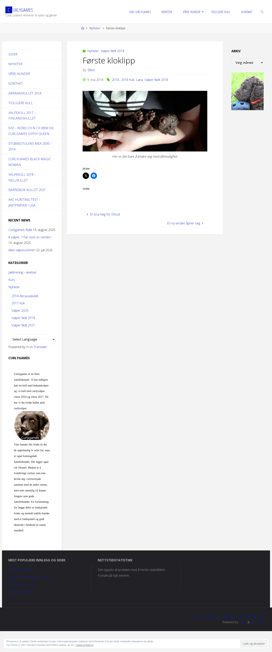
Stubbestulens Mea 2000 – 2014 (30, 146)
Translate (40, 347)
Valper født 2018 (112, 51)
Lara (139, 80)
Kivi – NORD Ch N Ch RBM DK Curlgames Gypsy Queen (31, 131)
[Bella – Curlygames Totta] (240, 617)
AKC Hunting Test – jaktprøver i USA (24, 202)
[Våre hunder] (211, 617)
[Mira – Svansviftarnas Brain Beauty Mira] (247, 617)
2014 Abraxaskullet (25, 296)
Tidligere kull (20, 103)
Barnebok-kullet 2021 (27, 190)
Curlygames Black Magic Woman (29, 162)
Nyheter (94, 28)
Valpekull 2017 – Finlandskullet (22, 116)
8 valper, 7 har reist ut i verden (29, 237)
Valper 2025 (20, 310)
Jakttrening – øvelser (22, 272)
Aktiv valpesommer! (21, 250)
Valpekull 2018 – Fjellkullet (22, 177)
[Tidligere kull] (254, 617)
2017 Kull (18, 303)
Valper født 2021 (23, 325)
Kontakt (15, 83)
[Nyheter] (204, 617)
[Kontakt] (262, 617)
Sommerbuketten (20, 592)
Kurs (11, 279)
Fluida (242, 622)
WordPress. (258, 622)
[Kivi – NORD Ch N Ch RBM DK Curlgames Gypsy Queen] (225, 617)
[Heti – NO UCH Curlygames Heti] (233, 617)
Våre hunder (19, 74)
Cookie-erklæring (84, 645)
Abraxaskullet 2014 (24, 93)
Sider (12, 54)
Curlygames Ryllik (20, 230)
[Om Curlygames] (196, 617)
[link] (262, 11)
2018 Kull (127, 80)
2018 (115, 80)
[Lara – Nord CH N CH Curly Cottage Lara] (218, 617)
